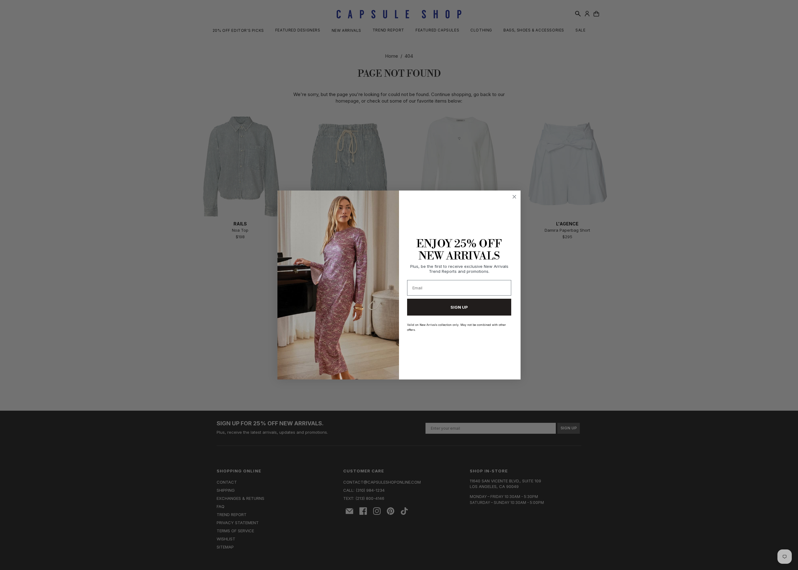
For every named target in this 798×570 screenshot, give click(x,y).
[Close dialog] (514, 196)
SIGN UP (459, 307)
